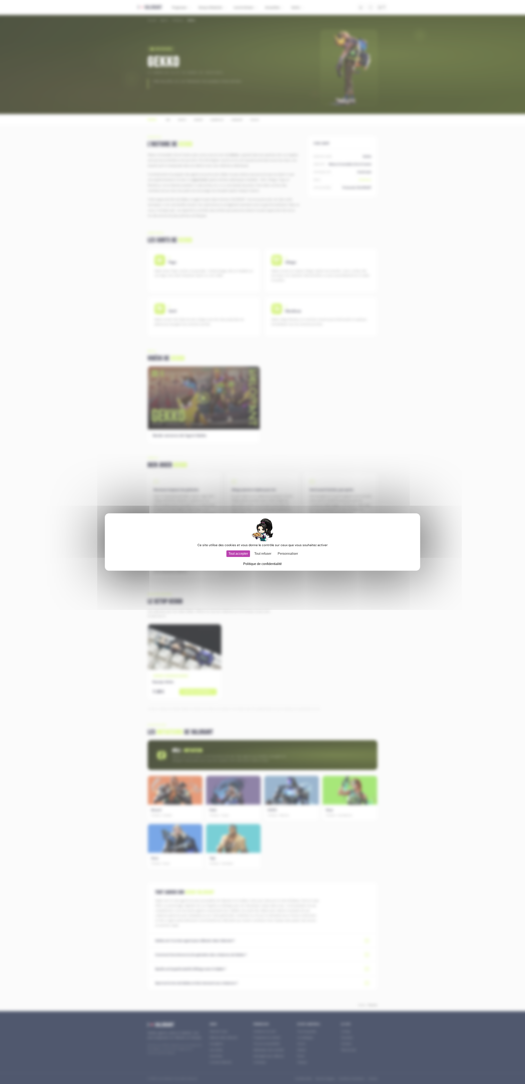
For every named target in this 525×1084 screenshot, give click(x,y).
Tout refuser (262, 553)
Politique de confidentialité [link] (262, 564)
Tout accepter (238, 553)
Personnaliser (288, 553)
